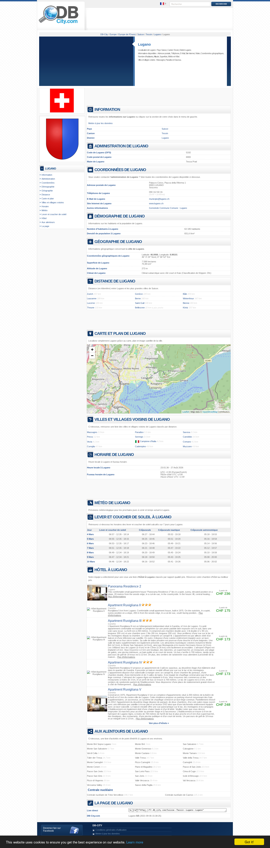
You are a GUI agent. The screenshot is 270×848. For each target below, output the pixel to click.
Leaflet (185, 411)
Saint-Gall (139, 303)
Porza (90, 437)
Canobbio (187, 437)
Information (47, 175)
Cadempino (140, 446)
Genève (139, 294)
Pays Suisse (162, 50)
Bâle (185, 294)
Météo (170, 56)
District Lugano (185, 50)
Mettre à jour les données (100, 123)
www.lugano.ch (156, 203)
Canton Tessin (173, 50)
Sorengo (139, 437)
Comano (187, 441)
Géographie (47, 190)
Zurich (90, 294)
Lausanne (91, 298)
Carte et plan (48, 198)
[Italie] (137, 441)
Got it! (249, 841)
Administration (48, 179)
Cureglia (91, 446)
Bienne (186, 303)
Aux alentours (48, 222)
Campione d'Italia (148, 441)
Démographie (48, 186)
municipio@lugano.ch (159, 199)
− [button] (92, 355)
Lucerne (91, 303)
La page (45, 226)
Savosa (178, 60)
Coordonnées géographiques (212, 53)
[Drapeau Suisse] (62, 112)
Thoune (90, 307)
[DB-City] (58, 24)
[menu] (163, 4)
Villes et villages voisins (53, 202)
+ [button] (92, 349)
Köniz (185, 307)
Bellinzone (140, 307)
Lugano (144, 44)
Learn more (134, 842)
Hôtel (177, 56)
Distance (46, 194)
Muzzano (187, 446)
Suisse (165, 129)
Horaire (45, 206)
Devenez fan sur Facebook (52, 829)
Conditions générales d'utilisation (111, 830)
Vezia (89, 441)
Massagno (160, 60)
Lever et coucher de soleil (54, 214)
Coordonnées (48, 183)
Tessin (165, 133)
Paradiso (169, 60)
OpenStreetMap (210, 411)
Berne (138, 298)
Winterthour (188, 298)
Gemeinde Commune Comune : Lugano (168, 208)
